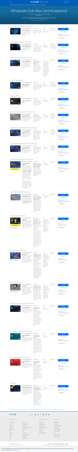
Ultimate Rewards (57, 431)
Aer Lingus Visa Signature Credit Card (21, 331)
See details (63, 31)
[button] (76, 449)
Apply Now (64, 29)
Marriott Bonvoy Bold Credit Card (20, 192)
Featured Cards (13, 4)
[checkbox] (60, 38)
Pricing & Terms (60, 34)
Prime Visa (13, 383)
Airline (10, 436)
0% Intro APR (24, 429)
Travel (10, 431)
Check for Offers (20, 4)
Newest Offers (11, 425)
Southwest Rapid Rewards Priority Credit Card (23, 128)
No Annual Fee (24, 425)
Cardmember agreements (58, 425)
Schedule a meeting (57, 436)
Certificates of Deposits (42, 427)
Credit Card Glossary (57, 429)
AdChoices (66, 444)
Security (48, 444)
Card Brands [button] (43, 4)
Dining (23, 422)
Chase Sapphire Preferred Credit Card (21, 26)
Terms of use (53, 444)
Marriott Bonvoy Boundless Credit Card (21, 159)
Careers (67, 443)
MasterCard (24, 432)
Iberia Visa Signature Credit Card (19, 357)
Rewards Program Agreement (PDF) (63, 35)
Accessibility (58, 444)
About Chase (50, 443)
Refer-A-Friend (24, 436)
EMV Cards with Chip (25, 434)
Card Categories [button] (35, 4)
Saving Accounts (41, 425)
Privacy (45, 444)
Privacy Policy (16, 450)
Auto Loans (41, 431)
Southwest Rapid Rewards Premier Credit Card (23, 143)
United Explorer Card (16, 80)
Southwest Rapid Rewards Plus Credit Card (22, 112)
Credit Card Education (57, 434)
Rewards (10, 434)
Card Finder (27, 4)
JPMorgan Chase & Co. (61, 443)
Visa (23, 431)
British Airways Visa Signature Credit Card (22, 303)
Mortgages (40, 429)
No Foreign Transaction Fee (26, 427)
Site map (62, 444)
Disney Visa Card (15, 282)
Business (10, 432)
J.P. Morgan (55, 443)
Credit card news (56, 427)
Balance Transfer (12, 429)
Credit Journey (41, 422)
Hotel (10, 438)
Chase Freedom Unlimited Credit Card (21, 58)
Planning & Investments (43, 432)
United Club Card (15, 96)
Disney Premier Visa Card (18, 250)
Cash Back (11, 427)
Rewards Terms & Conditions (62, 259)
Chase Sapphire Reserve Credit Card (20, 42)
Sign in (67, 1)
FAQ (54, 432)
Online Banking (56, 422)
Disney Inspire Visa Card (17, 216)
